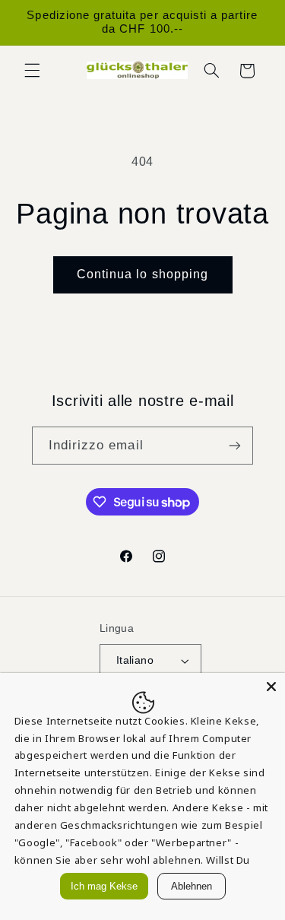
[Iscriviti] (234, 445)
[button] (31, 70)
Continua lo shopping (142, 274)
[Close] (271, 686)
